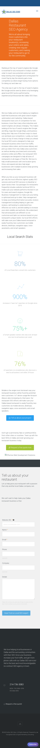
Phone (4, 549)
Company (5, 563)
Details (4, 577)
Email (4, 540)
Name (5, 530)
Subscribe (33, 744)
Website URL (15, 520)
